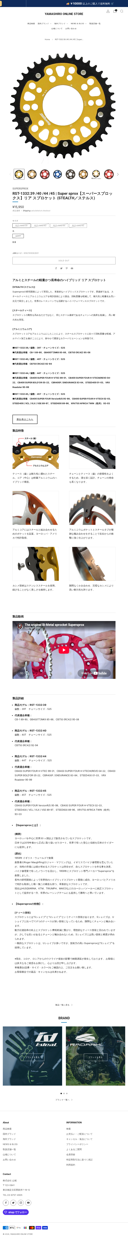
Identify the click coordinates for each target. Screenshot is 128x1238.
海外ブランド (9, 1139)
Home (47, 39)
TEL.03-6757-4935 (12, 1195)
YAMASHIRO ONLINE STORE (64, 14)
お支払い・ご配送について (79, 1134)
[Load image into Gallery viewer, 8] (108, 174)
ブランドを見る (32, 1057)
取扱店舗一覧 (9, 1149)
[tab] (61, 1093)
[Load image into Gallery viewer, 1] (19, 174)
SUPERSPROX (20, 188)
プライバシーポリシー (77, 1144)
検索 (68, 1129)
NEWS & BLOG (10, 1144)
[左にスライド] (10, 174)
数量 (14, 242)
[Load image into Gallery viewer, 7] (96, 174)
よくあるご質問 (74, 1149)
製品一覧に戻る (62, 1005)
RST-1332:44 (59, 225)
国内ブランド (9, 1134)
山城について (9, 1154)
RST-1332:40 (40, 225)
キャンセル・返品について (79, 1139)
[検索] (121, 11)
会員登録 (70, 1154)
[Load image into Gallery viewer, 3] (44, 174)
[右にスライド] (117, 174)
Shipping (26, 211)
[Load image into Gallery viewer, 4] (57, 174)
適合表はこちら (25, 419)
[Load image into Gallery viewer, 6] (83, 174)
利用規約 (70, 1165)
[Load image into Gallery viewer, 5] (70, 174)
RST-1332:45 (78, 225)
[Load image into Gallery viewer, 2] (32, 174)
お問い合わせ (9, 1159)
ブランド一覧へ (62, 1100)
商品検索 (7, 1129)
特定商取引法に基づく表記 (79, 1159)
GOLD (18, 236)
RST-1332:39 (21, 225)
